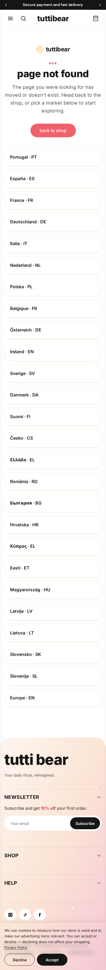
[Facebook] (40, 915)
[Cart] (96, 18)
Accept (52, 960)
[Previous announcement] (6, 5)
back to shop (53, 130)
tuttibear (53, 18)
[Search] (23, 18)
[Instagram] (10, 915)
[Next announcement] (100, 5)
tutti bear (36, 760)
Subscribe (85, 823)
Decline (20, 960)
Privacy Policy (15, 947)
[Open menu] (10, 18)
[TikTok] (25, 915)
